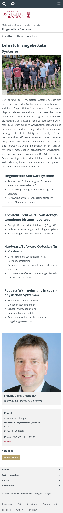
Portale (5, 480)
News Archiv (11, 457)
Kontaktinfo (8, 485)
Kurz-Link (20, 510)
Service (5, 469)
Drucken (33, 510)
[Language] (13, 4)
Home (20, 36)
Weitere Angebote (11, 475)
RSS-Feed (6, 510)
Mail (9, 441)
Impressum (7, 504)
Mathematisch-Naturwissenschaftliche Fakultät (22, 25)
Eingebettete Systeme (16, 29)
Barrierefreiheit (50, 504)
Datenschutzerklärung (28, 504)
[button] (4, 4)
